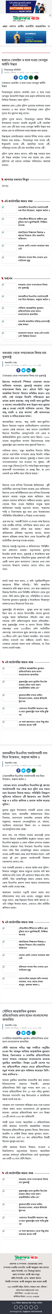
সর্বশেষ (12, 26)
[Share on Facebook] (16, 77)
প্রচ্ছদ (5, 26)
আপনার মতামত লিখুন (16, 179)
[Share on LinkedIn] (26, 77)
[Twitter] (21, 1307)
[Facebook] (16, 1307)
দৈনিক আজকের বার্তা (23, 1303)
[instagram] (26, 1307)
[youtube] (31, 1307)
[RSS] (36, 1307)
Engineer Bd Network (32, 1311)
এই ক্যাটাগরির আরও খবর (18, 201)
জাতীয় (21, 26)
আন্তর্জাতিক (40, 26)
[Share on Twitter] (21, 77)
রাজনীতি (30, 26)
